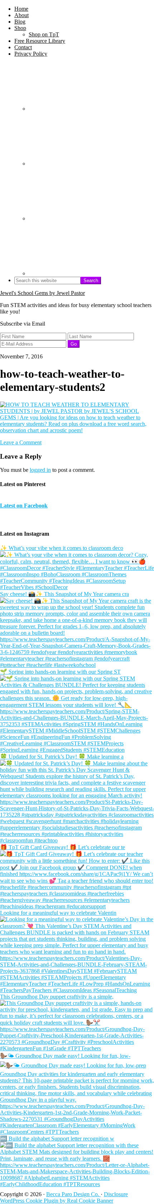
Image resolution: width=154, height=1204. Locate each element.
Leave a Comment (21, 442)
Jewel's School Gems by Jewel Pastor (42, 293)
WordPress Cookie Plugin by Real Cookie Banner (56, 1201)
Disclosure (116, 1194)
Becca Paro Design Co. (73, 1194)
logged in (40, 470)
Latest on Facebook (24, 505)
